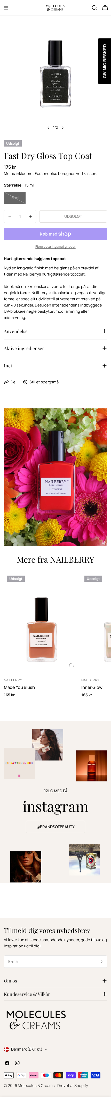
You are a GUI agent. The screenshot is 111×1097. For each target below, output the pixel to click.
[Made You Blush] (41, 622)
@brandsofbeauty (55, 826)
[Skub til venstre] (48, 128)
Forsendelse (46, 173)
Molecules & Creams (37, 1085)
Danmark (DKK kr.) (26, 1049)
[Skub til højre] (62, 128)
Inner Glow (91, 687)
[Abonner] (101, 961)
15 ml (18, 199)
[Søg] (94, 8)
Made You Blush (19, 687)
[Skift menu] (6, 8)
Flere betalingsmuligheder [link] (55, 246)
